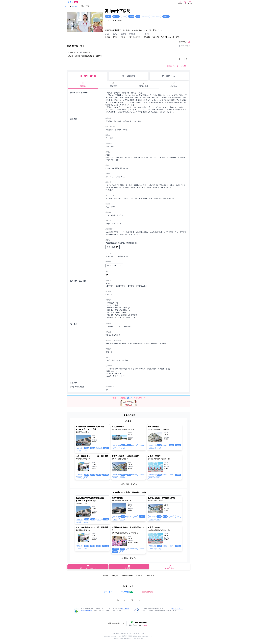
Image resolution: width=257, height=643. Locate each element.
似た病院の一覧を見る (128, 558)
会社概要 (106, 576)
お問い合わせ (150, 576)
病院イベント (171, 76)
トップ (67, 6)
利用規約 (115, 576)
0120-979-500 (141, 622)
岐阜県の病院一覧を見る (128, 484)
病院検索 (74, 6)
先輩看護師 (130, 76)
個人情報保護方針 (127, 576)
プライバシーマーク (177, 609)
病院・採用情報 (90, 76)
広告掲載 (139, 576)
